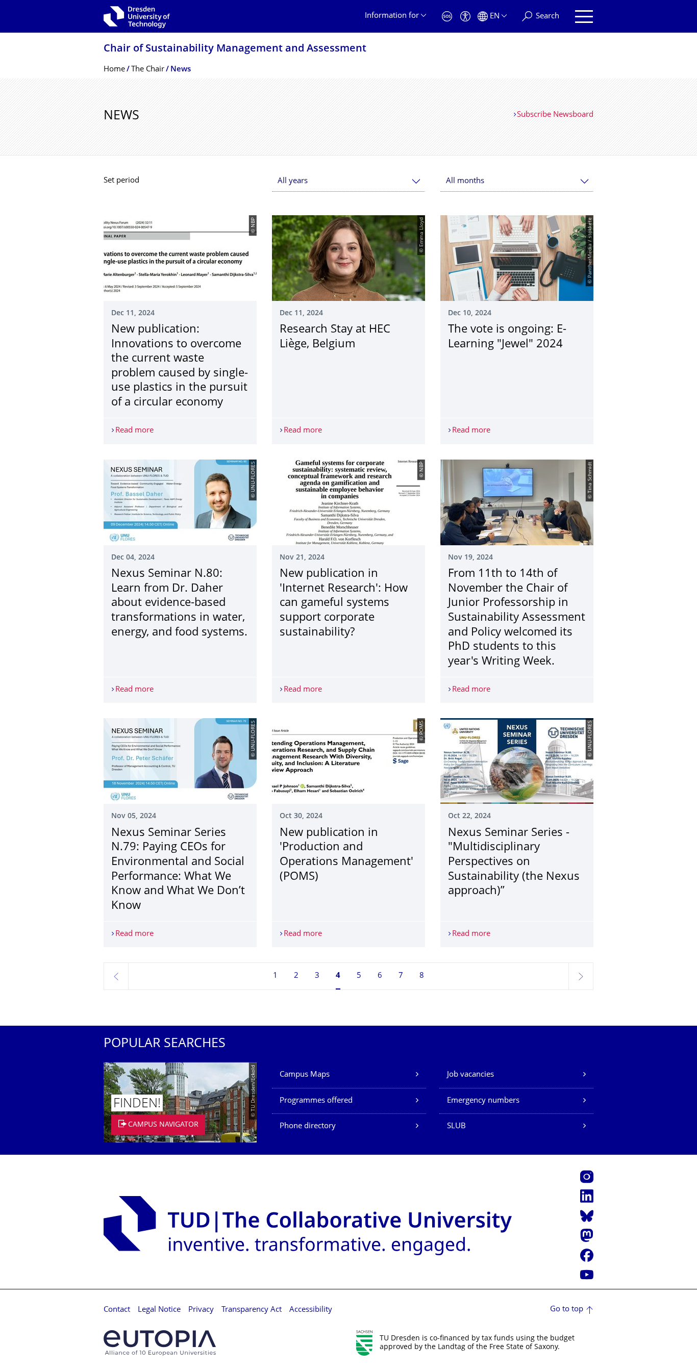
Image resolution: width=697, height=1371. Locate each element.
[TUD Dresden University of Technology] (137, 16)
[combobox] (348, 181)
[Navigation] (584, 16)
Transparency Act (251, 1310)
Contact (117, 1310)
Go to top (566, 1309)
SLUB (456, 1126)
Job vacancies (470, 1075)
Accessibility (310, 1310)
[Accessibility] (465, 16)
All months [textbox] (465, 181)
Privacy (201, 1310)
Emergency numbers (483, 1101)
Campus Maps (305, 1075)
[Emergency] (447, 16)
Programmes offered (316, 1101)
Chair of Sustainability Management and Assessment (235, 49)
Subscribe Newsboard (555, 115)
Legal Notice (159, 1310)
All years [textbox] (293, 181)
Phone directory (308, 1126)
